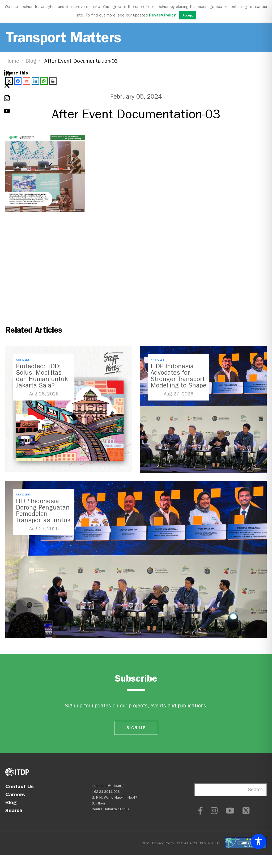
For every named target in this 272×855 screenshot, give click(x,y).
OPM (145, 843)
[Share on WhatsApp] (44, 81)
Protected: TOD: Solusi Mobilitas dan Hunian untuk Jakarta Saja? (42, 375)
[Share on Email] (26, 81)
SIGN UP (136, 727)
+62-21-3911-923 (106, 791)
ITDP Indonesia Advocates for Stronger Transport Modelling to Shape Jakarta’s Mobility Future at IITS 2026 (178, 382)
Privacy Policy (163, 843)
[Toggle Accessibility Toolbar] (258, 841)
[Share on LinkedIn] (35, 81)
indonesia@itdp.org (108, 785)
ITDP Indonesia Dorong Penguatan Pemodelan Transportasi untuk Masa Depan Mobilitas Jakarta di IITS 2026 (43, 520)
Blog (31, 61)
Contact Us (19, 786)
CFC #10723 (187, 843)
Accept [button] (187, 15)
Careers (15, 794)
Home (12, 61)
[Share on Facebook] (18, 81)
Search (13, 810)
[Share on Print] (53, 81)
